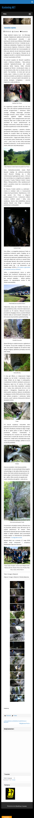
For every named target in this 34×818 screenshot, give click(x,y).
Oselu (15, 715)
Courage (24, 806)
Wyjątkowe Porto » (24, 723)
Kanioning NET (9, 7)
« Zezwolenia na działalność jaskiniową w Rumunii (15, 721)
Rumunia (8, 715)
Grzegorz (16, 31)
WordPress (19, 806)
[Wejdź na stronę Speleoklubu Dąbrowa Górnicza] (10, 799)
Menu (4, 14)
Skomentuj (25, 31)
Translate (13, 779)
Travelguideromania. (16, 537)
